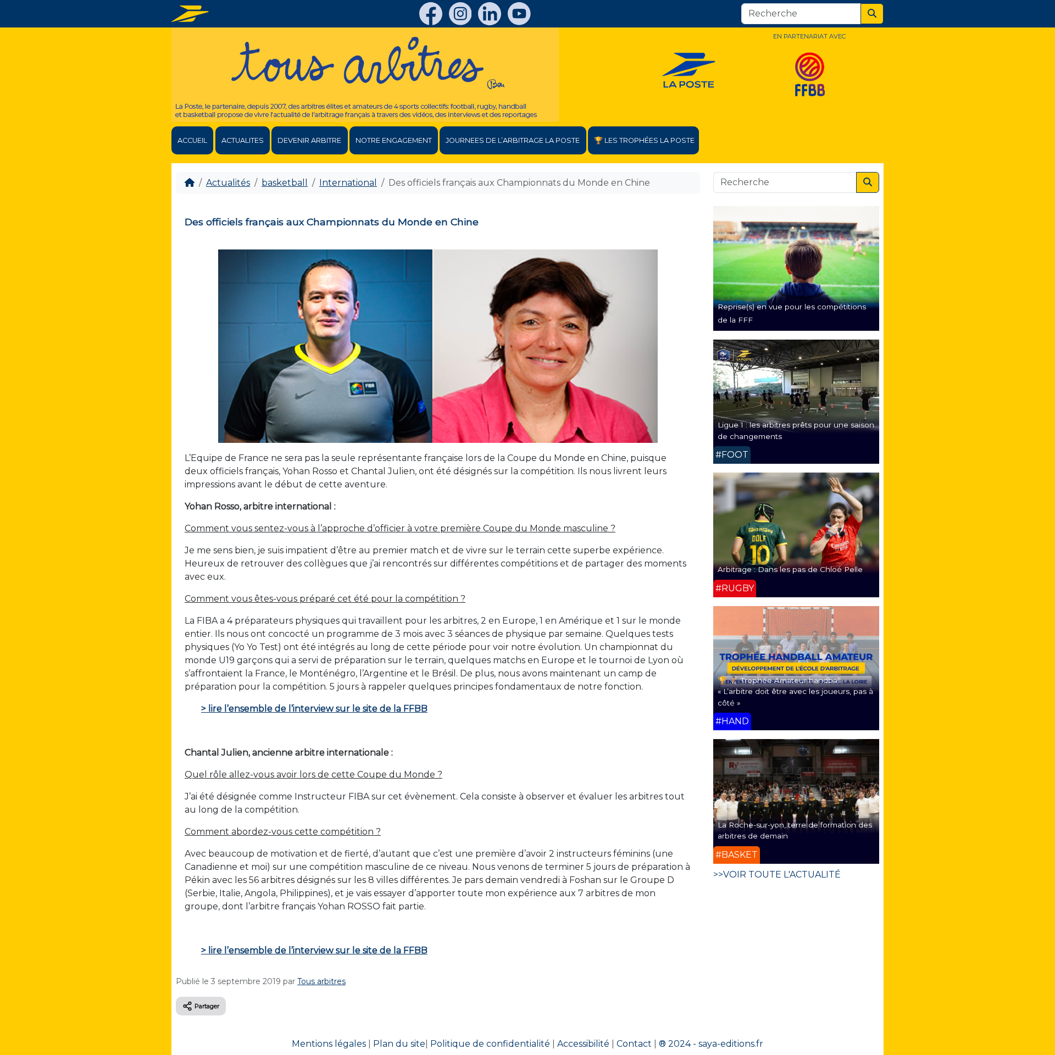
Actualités (228, 182)
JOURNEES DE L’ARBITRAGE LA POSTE (513, 140)
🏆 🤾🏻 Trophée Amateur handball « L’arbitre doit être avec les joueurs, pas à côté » (795, 691)
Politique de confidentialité (490, 1044)
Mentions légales (329, 1044)
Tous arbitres (321, 981)
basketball (285, 182)
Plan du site (399, 1044)
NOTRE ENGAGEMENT (394, 140)
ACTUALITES (242, 140)
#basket (736, 854)
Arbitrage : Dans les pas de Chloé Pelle (790, 569)
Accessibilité (583, 1044)
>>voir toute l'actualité (777, 874)
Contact (634, 1044)
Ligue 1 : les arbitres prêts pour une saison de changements (796, 430)
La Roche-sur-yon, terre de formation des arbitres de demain (795, 830)
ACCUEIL (192, 140)
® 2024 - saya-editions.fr (711, 1044)
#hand (732, 721)
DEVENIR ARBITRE (309, 140)
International (348, 182)
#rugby (734, 588)
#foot (731, 454)
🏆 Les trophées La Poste (644, 140)
